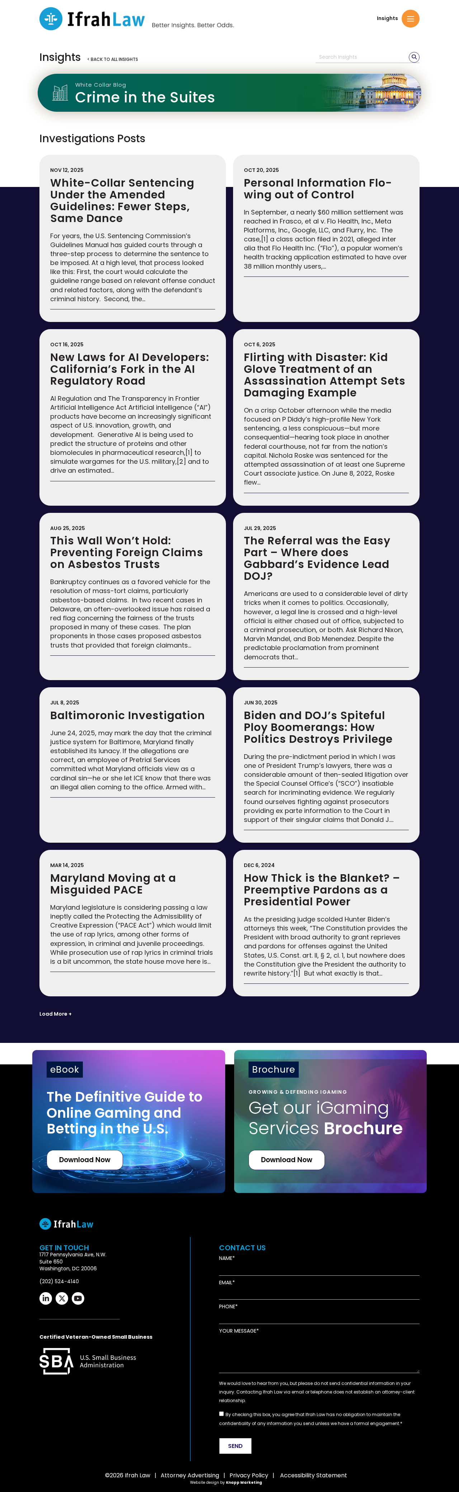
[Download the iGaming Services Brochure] (330, 1121)
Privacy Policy (249, 1475)
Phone (227, 1306)
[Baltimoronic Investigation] (132, 765)
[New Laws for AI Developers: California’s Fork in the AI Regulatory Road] (132, 417)
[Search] (414, 57)
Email (225, 1282)
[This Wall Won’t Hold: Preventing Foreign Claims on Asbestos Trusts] (132, 596)
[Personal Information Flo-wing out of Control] (326, 238)
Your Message (237, 1331)
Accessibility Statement (313, 1475)
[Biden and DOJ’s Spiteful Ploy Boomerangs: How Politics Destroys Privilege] (326, 765)
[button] (411, 19)
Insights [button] (387, 18)
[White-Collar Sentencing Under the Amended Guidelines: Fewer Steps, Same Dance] (132, 238)
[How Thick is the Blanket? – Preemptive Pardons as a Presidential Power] (326, 923)
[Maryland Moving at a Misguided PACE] (132, 923)
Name (225, 1258)
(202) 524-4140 (59, 1281)
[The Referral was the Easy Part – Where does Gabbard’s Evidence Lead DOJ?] (326, 596)
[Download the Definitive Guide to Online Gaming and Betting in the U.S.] (128, 1121)
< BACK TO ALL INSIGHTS (112, 59)
